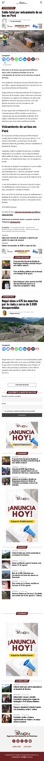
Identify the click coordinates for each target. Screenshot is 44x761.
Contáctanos (27, 747)
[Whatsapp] (16, 59)
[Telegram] (20, 59)
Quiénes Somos (16, 747)
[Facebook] (4, 59)
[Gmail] (37, 59)
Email (4, 403)
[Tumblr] (33, 59)
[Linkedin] (25, 59)
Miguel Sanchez (15, 313)
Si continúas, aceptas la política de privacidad (19, 411)
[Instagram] (12, 59)
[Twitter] (8, 59)
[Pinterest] (29, 59)
